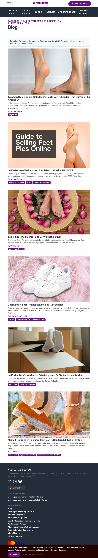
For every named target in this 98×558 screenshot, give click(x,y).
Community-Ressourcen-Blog (42, 41)
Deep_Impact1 (16, 246)
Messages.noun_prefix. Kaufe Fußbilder (25, 497)
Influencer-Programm (17, 518)
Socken (39, 12)
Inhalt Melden (14, 533)
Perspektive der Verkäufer (49, 455)
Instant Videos (27, 12)
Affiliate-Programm (16, 515)
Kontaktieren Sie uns (17, 524)
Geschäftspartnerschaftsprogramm (24, 521)
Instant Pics (14, 12)
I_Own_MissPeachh (18, 316)
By (9, 111)
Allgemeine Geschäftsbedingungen (23, 527)
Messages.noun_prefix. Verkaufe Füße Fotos (27, 500)
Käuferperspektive (37, 320)
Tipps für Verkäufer (41, 182)
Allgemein (13, 115)
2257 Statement (15, 536)
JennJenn (14, 451)
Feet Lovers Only (16, 470)
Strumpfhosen (67, 12)
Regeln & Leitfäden (16, 182)
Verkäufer (13, 249)
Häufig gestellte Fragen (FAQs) (21, 512)
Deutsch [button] (17, 488)
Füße (29, 182)
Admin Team (16, 111)
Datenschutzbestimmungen (20, 530)
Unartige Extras (84, 12)
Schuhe (50, 12)
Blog (10, 508)
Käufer (11, 320)
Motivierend (22, 320)
